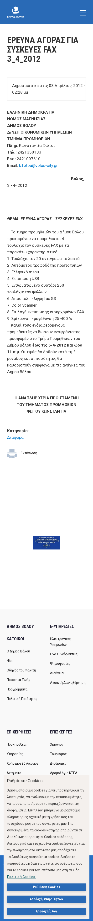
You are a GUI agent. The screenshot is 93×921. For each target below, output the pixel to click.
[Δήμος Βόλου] (16, 12)
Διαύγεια (57, 673)
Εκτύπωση (29, 453)
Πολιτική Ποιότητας (22, 699)
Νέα (9, 661)
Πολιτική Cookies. (21, 877)
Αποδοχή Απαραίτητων (46, 899)
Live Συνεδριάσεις (64, 654)
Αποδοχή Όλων (46, 911)
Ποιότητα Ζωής (19, 680)
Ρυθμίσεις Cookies (46, 887)
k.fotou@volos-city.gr (38, 165)
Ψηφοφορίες (60, 663)
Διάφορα (15, 437)
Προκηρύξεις (17, 744)
